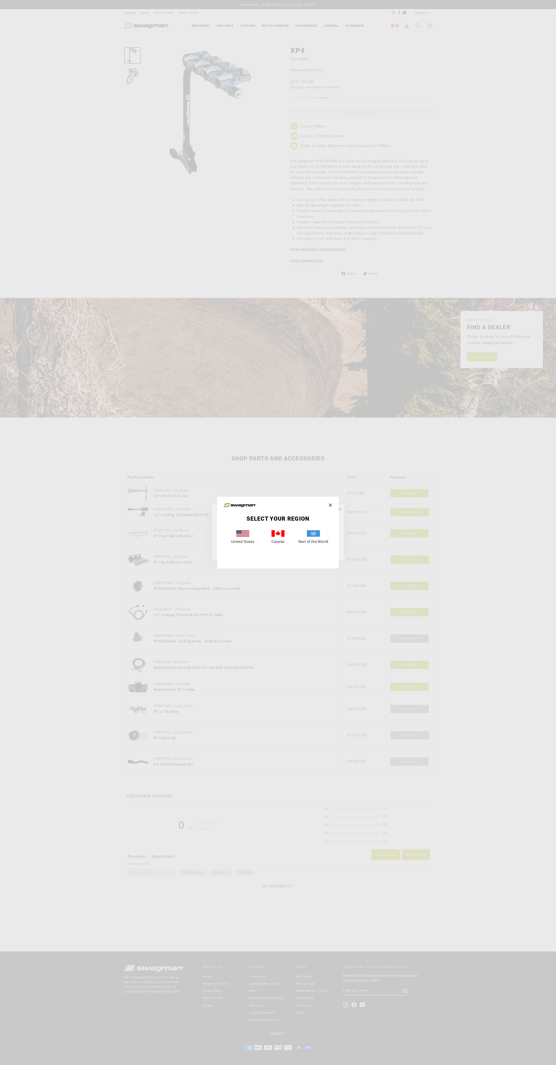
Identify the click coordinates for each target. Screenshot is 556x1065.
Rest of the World (313, 541)
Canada (277, 541)
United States (242, 541)
